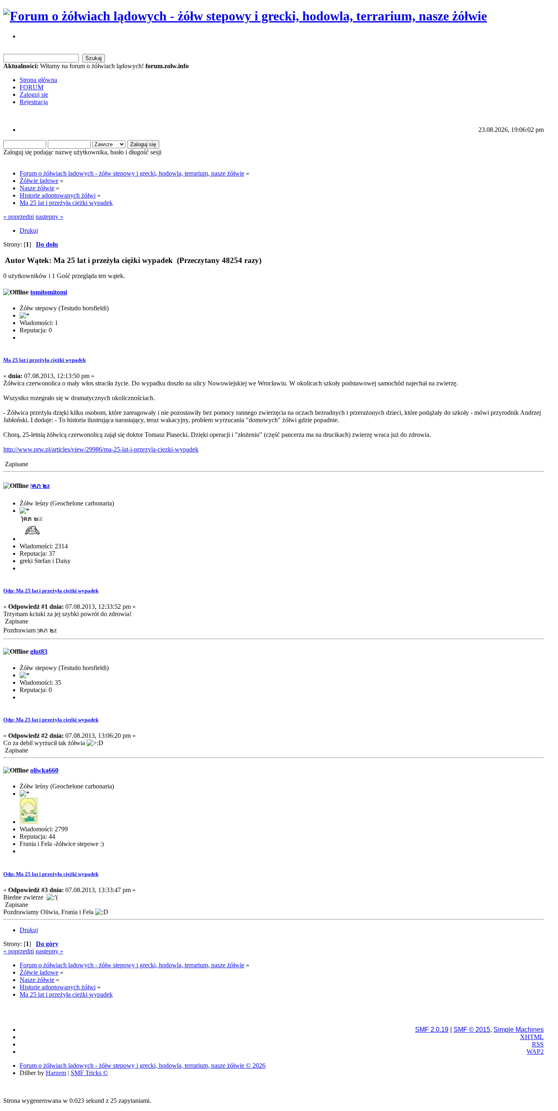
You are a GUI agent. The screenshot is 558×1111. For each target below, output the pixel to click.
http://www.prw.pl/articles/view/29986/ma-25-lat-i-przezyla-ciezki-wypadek (101, 449)
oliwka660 (44, 770)
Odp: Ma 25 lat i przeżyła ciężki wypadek (50, 591)
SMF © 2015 (471, 1029)
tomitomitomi (48, 292)
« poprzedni (18, 216)
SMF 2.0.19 (432, 1029)
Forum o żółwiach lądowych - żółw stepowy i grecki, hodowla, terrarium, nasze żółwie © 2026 (143, 1065)
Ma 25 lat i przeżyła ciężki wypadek (44, 360)
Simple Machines (518, 1029)
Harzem (56, 1072)
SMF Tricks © (89, 1072)
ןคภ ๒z (40, 485)
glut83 (38, 651)
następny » (49, 216)
